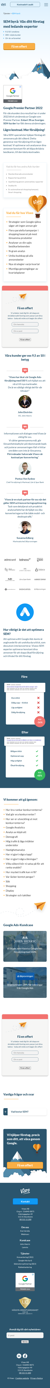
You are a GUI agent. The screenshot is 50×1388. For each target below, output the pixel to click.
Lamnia (25, 1247)
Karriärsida (25, 1231)
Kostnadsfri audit (25, 4)
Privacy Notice (36, 1378)
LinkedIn (19, 1356)
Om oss (25, 1227)
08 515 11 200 (25, 1219)
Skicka (25, 1342)
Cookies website (22, 1378)
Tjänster (6, 13)
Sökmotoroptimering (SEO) (25, 1264)
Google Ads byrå (25, 1260)
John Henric (25, 1244)
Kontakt (25, 1201)
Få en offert (19, 46)
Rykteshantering (25, 1267)
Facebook (25, 1356)
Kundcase (25, 1240)
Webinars (25, 1234)
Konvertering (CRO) (25, 1257)
